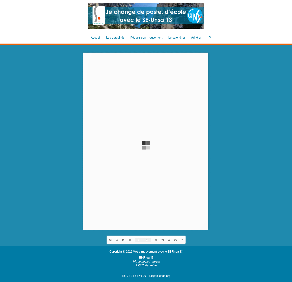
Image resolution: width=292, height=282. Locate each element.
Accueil (95, 37)
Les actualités (115, 37)
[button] (210, 37)
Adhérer (196, 37)
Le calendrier (176, 37)
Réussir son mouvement (146, 37)
